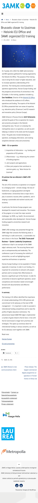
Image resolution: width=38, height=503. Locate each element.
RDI (11, 360)
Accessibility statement (9, 398)
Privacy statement (7, 404)
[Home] (2, 20)
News (7, 20)
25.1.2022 (7, 40)
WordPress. (32, 490)
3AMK (5, 360)
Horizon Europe (7, 339)
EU (8, 360)
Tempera (25, 490)
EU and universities (8, 344)
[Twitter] (17, 485)
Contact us (14, 392)
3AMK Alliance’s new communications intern (9, 368)
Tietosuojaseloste (7, 401)
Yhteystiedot (5, 392)
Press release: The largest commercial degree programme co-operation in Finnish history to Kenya (29, 373)
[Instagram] (21, 485)
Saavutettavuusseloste (9, 395)
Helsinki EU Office (29, 97)
